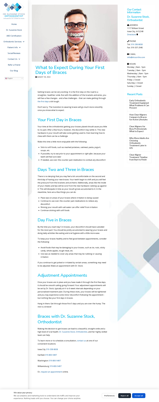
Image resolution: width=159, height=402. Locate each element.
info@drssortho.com (136, 57)
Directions (131, 34)
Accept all (139, 395)
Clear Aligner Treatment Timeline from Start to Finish (138, 157)
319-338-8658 (52, 349)
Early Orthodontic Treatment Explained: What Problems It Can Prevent (139, 104)
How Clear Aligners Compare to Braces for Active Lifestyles (138, 117)
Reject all (125, 395)
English (10, 78)
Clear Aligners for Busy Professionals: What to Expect (138, 128)
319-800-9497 (51, 355)
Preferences (109, 395)
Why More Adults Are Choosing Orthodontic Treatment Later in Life (139, 143)
